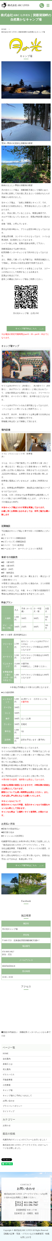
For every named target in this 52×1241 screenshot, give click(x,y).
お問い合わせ (8, 1101)
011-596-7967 (31, 1202)
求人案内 (7, 1069)
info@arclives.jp (8, 966)
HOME (3, 29)
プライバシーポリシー (12, 1106)
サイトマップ (8, 1111)
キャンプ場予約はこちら (26, 329)
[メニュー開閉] (48, 5)
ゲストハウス (8, 1075)
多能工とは (7, 1064)
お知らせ (7, 1125)
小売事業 (7, 1085)
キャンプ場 (7, 1090)
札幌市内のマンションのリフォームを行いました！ (25, 1140)
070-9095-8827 (8, 952)
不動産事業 (7, 1080)
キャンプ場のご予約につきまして (17, 1096)
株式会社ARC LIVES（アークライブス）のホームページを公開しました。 (25, 1146)
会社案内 (7, 1059)
